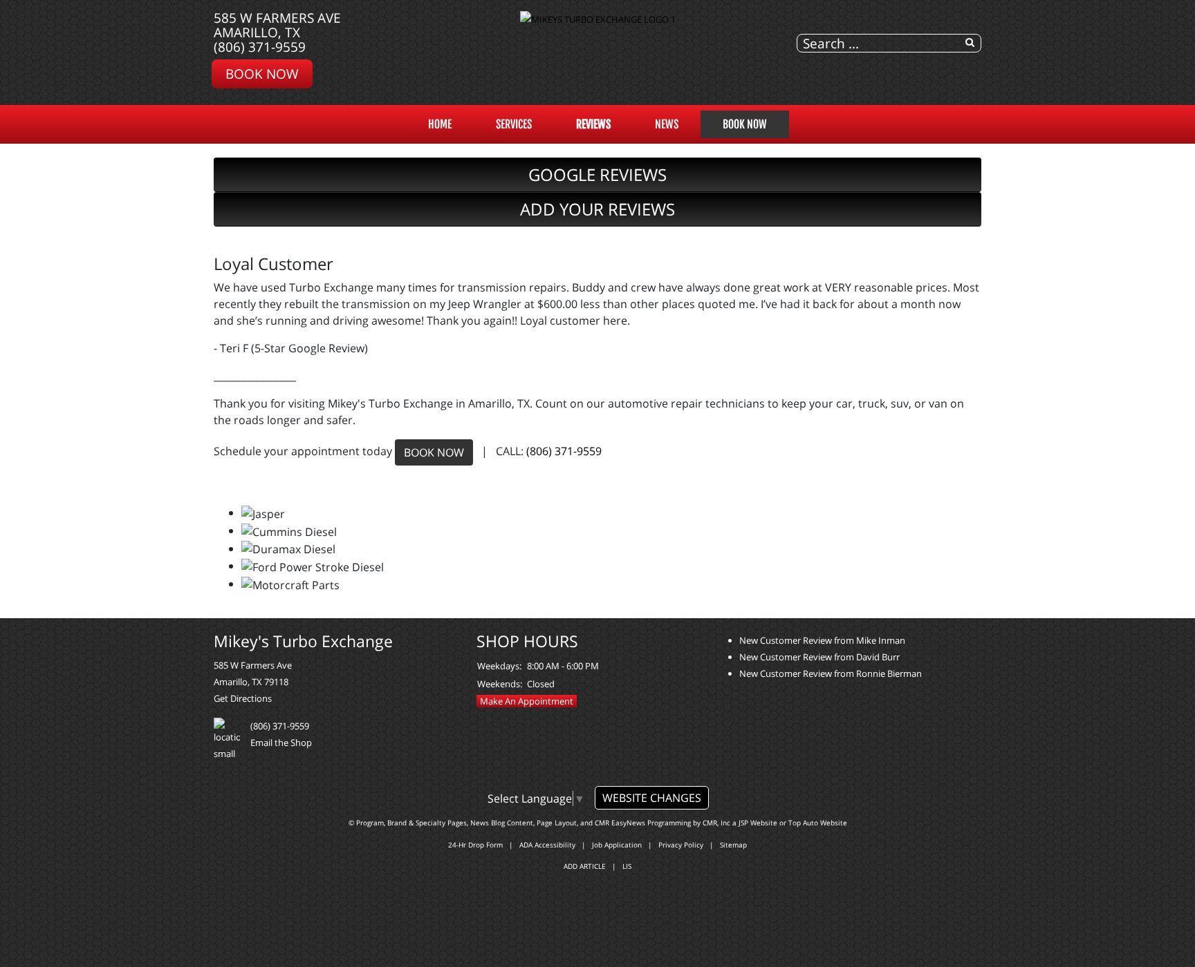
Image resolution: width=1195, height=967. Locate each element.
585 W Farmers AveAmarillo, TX (277, 24)
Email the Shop (281, 742)
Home (440, 124)
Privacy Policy (680, 845)
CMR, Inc (716, 822)
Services (514, 124)
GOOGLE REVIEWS (597, 174)
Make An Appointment (526, 701)
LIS (626, 866)
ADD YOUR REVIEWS (597, 209)
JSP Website (758, 822)
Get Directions (243, 698)
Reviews (593, 124)
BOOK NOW (434, 452)
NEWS (666, 124)
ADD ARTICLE (585, 866)
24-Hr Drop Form (475, 845)
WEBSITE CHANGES (651, 797)
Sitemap (733, 845)
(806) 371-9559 (260, 46)
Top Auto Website (817, 822)
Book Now (262, 73)
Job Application (617, 845)
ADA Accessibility (547, 845)
